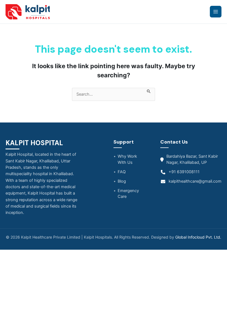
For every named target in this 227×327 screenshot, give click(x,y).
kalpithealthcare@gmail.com (195, 181)
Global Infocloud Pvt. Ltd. (198, 237)
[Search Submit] (149, 91)
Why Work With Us (127, 159)
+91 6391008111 (184, 171)
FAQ (122, 171)
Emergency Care (128, 193)
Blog (122, 181)
